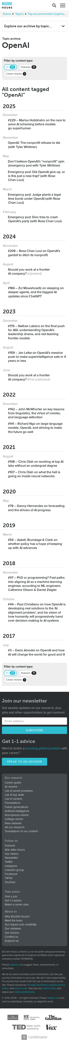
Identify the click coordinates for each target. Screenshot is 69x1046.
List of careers (13, 799)
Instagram (11, 866)
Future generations (16, 807)
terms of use (20, 988)
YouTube (10, 882)
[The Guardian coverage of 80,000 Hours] (53, 1017)
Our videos (11, 853)
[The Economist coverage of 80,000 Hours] (13, 1017)
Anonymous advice (17, 815)
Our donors (12, 932)
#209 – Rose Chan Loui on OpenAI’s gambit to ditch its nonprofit (34, 253)
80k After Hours (15, 849)
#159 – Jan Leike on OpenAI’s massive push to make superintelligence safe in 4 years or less (37, 357)
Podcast (10, 845)
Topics (19, 14)
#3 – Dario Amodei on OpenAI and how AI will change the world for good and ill (36, 652)
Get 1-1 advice (13, 900)
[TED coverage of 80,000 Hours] (26, 1027)
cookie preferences (24, 992)
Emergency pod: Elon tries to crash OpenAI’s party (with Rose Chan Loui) (35, 219)
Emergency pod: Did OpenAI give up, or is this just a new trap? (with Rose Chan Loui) (36, 176)
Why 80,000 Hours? (17, 916)
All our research (14, 827)
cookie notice (49, 988)
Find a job (11, 896)
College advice (14, 819)
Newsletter (11, 857)
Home (7, 14)
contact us (15, 964)
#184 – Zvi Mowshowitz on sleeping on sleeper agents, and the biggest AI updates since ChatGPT (36, 292)
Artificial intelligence (17, 811)
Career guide (13, 782)
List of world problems (19, 791)
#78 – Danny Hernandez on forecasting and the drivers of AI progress (36, 508)
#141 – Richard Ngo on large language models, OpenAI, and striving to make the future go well (35, 428)
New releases (13, 823)
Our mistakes (13, 928)
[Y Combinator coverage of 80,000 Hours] (34, 1037)
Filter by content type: (18, 60)
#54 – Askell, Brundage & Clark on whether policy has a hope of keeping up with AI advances (35, 544)
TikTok (9, 878)
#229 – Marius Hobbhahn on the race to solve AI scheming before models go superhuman (37, 124)
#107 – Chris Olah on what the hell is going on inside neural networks (34, 474)
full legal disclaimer (37, 984)
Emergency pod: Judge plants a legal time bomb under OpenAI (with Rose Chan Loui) (34, 199)
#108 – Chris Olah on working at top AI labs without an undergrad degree (35, 464)
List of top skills (14, 795)
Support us (12, 940)
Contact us (11, 936)
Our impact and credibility (20, 924)
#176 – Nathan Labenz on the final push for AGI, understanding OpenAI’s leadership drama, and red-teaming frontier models (36, 332)
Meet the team (13, 920)
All (10, 66)
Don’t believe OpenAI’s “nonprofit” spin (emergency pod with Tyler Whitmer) (36, 163)
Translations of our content (21, 831)
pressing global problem (43, 748)
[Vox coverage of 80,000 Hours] (51, 1027)
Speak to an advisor (24, 761)
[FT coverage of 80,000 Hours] (31, 1017)
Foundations (12, 803)
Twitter (9, 861)
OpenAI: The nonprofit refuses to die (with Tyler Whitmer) (34, 145)
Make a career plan (17, 904)
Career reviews (15, 73)
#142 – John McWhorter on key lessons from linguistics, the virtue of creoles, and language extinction (36, 413)
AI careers (11, 786)
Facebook (11, 874)
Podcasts (28, 66)
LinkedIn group (14, 870)
